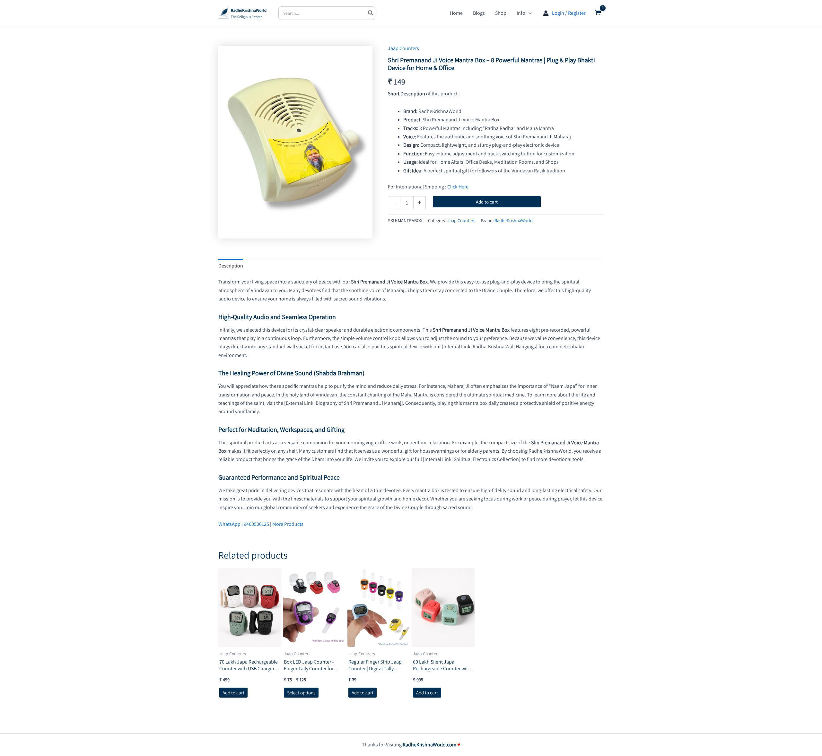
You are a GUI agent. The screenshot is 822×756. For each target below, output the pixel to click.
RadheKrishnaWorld (513, 220)
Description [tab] (230, 265)
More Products (287, 524)
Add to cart (487, 202)
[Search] (371, 13)
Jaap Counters (403, 48)
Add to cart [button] (233, 693)
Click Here (457, 186)
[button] (528, 13)
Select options (301, 693)
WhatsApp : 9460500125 (243, 524)
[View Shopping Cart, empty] (598, 13)
